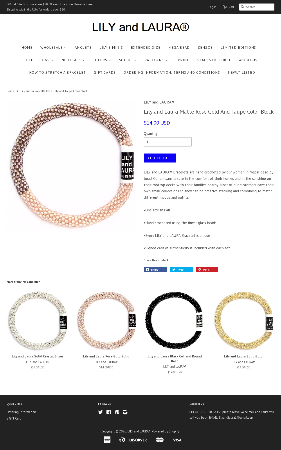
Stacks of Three (214, 60)
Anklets (83, 47)
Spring (183, 60)
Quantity (151, 133)
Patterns (154, 60)
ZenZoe (205, 47)
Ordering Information (21, 412)
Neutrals (71, 60)
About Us (248, 60)
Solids (126, 60)
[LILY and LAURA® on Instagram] (125, 413)
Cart (231, 7)
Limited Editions (238, 47)
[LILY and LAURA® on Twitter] (100, 413)
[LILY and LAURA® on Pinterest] (117, 413)
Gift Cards (105, 72)
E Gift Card (14, 418)
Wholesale (52, 47)
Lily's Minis (111, 47)
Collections (37, 60)
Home (27, 47)
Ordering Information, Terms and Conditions (172, 72)
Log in (212, 7)
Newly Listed (241, 72)
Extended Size (146, 47)
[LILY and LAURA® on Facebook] (108, 413)
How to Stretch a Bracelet (57, 72)
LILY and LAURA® (139, 431)
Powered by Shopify (165, 431)
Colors (100, 60)
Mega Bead (179, 47)
